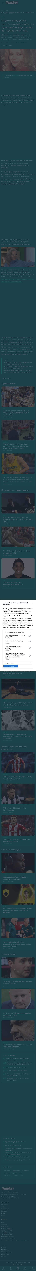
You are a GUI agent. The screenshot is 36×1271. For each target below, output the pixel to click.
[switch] (29, 636)
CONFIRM (11, 666)
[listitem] (18, 632)
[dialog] (18, 635)
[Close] (32, 602)
